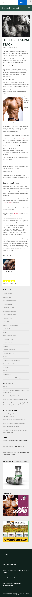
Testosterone (7, 374)
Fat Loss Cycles (7, 318)
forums (4, 202)
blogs (9, 202)
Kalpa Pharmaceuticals (9, 300)
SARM (4, 332)
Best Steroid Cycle (13, 426)
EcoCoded (16, 594)
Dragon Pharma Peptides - (10, 570)
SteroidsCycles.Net (10, 8)
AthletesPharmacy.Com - (10, 452)
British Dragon (7, 297)
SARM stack (17, 213)
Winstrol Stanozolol (8, 353)
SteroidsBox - (7, 440)
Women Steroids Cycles (9, 335)
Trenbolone (6, 367)
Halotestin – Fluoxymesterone (11, 360)
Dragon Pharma (7, 293)
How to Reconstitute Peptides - (11, 559)
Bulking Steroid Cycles (9, 311)
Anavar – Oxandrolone (9, 363)
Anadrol (5, 356)
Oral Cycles (6, 321)
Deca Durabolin (7, 342)
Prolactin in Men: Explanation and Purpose (15, 399)
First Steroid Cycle (8, 304)
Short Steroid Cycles (9, 307)
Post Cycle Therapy (8, 339)
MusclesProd (6, 578)
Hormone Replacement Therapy (12, 377)
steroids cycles (20, 137)
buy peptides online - (9, 446)
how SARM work (19, 138)
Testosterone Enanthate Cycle (16, 419)
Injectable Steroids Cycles (10, 325)
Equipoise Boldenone (9, 349)
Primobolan (6, 371)
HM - (4, 564)
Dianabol (5, 346)
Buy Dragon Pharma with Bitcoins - (12, 583)
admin (4, 414)
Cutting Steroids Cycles (9, 314)
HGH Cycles (6, 328)
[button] (31, 1)
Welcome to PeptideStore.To (11, 396)
